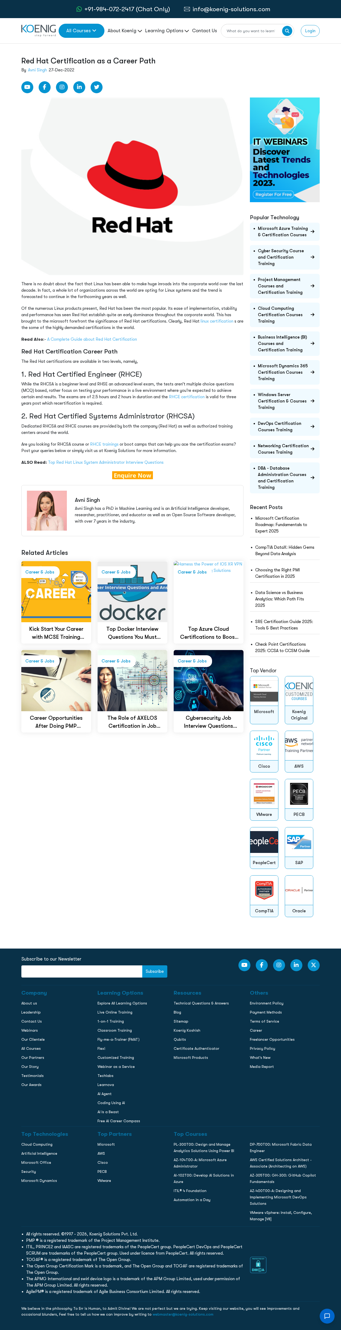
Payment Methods (266, 1012)
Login (310, 31)
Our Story (30, 1066)
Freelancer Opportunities (272, 1039)
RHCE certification (187, 396)
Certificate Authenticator (196, 1048)
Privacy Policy (262, 1048)
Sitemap (181, 1021)
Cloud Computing (36, 1144)
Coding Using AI (111, 1103)
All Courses (78, 30)
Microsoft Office (36, 1162)
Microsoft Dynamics (39, 1180)
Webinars (29, 1030)
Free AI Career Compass (119, 1121)
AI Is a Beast (108, 1112)
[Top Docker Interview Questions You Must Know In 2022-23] (132, 591)
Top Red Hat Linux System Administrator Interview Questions (106, 462)
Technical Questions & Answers (201, 1003)
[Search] (287, 31)
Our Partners (32, 1057)
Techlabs (105, 1075)
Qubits (180, 1039)
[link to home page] (38, 30)
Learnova (106, 1085)
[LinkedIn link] (79, 87)
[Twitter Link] (97, 87)
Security (28, 1171)
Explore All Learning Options (122, 1003)
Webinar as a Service (116, 1066)
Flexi (101, 1048)
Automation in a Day (192, 1200)
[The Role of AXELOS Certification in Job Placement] (132, 680)
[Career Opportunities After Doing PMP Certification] (56, 680)
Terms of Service (264, 1021)
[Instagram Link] (62, 87)
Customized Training (116, 1057)
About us (29, 1003)
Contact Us (204, 30)
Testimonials (32, 1075)
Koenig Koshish (187, 1030)
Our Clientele (33, 1039)
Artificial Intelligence (39, 1153)
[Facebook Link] (45, 87)
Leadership (31, 1012)
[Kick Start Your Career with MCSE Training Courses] (56, 591)
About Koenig (123, 30)
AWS (101, 1153)
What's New (260, 1057)
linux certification (217, 321)
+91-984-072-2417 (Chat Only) (127, 9)
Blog (177, 1012)
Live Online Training (115, 1012)
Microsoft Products (191, 1057)
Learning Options (165, 30)
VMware (104, 1180)
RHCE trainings (104, 444)
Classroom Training (115, 1030)
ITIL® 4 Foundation (190, 1191)
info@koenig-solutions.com (231, 9)
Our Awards (31, 1085)
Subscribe (155, 971)
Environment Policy (266, 1003)
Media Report (262, 1066)
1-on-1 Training (111, 1021)
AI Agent (105, 1094)
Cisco (103, 1162)
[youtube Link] (27, 87)
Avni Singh (37, 70)
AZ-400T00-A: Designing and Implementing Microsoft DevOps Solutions (278, 1197)
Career (256, 1030)
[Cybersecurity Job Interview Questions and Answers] (208, 680)
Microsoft (106, 1144)
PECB (102, 1171)
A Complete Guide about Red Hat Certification (92, 339)
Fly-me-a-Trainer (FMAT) (119, 1039)
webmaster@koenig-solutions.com (183, 1314)
